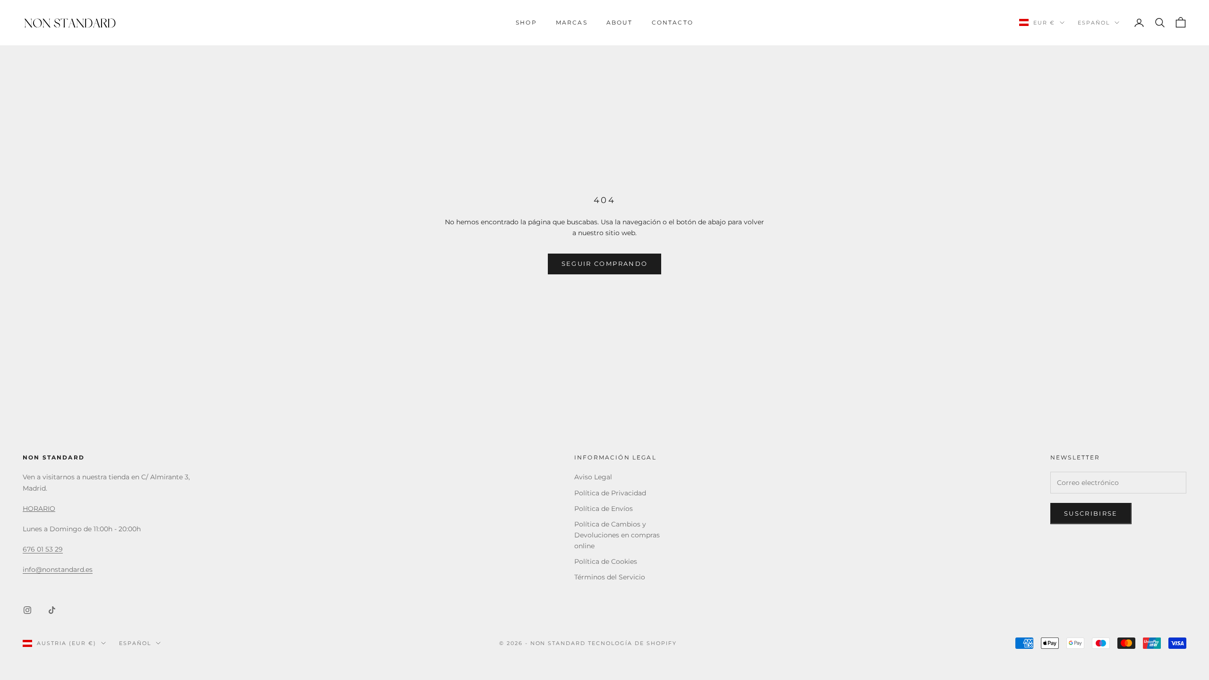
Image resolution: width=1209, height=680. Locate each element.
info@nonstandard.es (58, 569)
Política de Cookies (605, 561)
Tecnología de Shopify (632, 643)
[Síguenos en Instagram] (27, 610)
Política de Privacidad (610, 493)
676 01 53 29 (43, 549)
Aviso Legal (593, 477)
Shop (526, 22)
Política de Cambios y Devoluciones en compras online (617, 535)
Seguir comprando (604, 263)
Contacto (672, 22)
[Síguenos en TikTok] (52, 610)
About (619, 22)
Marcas (571, 22)
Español (1094, 22)
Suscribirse (1091, 513)
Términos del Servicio (609, 577)
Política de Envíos (603, 508)
